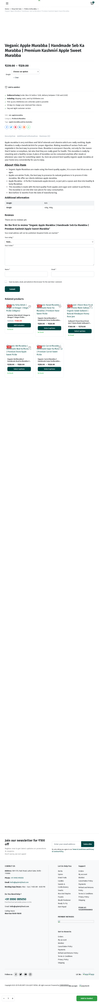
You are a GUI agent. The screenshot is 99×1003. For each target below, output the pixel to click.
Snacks (60, 890)
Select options (49, 328)
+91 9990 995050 (17, 878)
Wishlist (81, 878)
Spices (60, 874)
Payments (82, 884)
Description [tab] (10, 136)
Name (7, 269)
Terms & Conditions (85, 894)
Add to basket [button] (19, 325)
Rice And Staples (64, 894)
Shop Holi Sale (16, 9)
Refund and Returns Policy (68, 953)
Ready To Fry (62, 903)
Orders (81, 871)
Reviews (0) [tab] (44, 136)
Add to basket (87, 998)
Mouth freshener (64, 900)
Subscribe (87, 844)
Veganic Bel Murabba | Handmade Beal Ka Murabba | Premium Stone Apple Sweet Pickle (18, 362)
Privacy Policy (83, 897)
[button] (92, 3)
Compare (30, 315)
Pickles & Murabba (30, 9)
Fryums (61, 897)
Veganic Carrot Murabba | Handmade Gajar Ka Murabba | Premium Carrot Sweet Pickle (49, 361)
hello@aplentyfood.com (19, 882)
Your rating (9, 237)
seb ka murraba (26, 122)
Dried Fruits (62, 878)
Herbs (60, 871)
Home (7, 9)
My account (82, 874)
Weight (8, 74)
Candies (61, 881)
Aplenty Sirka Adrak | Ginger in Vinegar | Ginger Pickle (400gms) (18, 317)
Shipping (81, 900)
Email (53, 269)
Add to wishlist (14, 87)
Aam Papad (62, 907)
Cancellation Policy (85, 881)
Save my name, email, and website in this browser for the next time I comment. (35, 282)
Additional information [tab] (27, 136)
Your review (9, 245)
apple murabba (14, 122)
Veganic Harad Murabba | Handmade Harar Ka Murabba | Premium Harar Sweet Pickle (49, 320)
